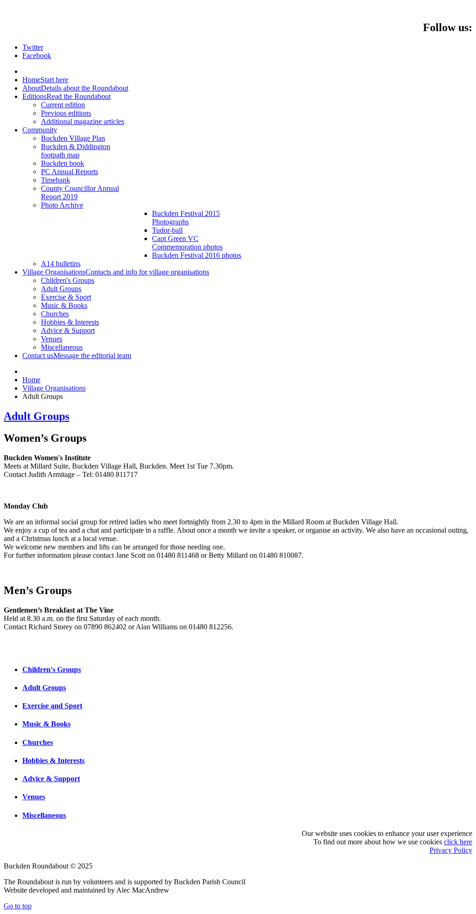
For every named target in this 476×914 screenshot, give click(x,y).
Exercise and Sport (52, 706)
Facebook (36, 55)
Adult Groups (36, 416)
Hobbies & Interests (53, 760)
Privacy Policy (451, 850)
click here (458, 842)
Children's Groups (51, 669)
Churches (37, 742)
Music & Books (46, 724)
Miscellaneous (44, 815)
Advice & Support (51, 779)
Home (31, 380)
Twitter (32, 47)
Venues (33, 797)
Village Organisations (54, 388)
